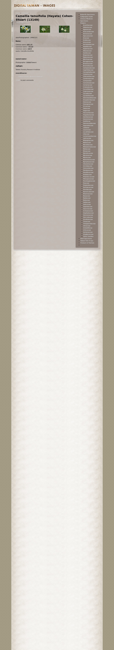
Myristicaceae (88, 153)
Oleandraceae (88, 164)
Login (18, 80)
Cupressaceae (88, 91)
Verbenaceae (88, 232)
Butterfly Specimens (87, 14)
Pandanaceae (88, 170)
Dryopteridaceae (89, 100)
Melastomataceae (89, 147)
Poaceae (86, 183)
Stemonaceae (88, 215)
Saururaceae (87, 209)
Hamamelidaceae (89, 123)
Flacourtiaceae (88, 113)
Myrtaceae (87, 157)
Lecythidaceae (88, 132)
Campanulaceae (89, 68)
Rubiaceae (87, 198)
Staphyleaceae (88, 213)
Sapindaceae (87, 206)
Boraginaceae (88, 61)
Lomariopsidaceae (89, 136)
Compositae (87, 81)
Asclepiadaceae (88, 44)
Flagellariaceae (88, 115)
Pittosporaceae (88, 179)
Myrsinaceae (87, 155)
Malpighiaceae (88, 140)
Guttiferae (86, 121)
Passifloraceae (88, 172)
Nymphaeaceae (88, 162)
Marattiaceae (88, 145)
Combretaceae (88, 78)
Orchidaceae (87, 166)
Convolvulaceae (88, 83)
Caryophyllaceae (89, 72)
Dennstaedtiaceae (89, 98)
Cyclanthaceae (88, 95)
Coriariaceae (87, 85)
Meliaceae (86, 149)
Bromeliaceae (88, 66)
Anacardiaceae (88, 31)
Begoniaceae (87, 55)
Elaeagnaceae (88, 104)
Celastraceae (88, 74)
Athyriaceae (87, 51)
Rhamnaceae (88, 194)
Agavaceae (87, 29)
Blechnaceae (87, 59)
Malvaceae (87, 142)
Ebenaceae (87, 102)
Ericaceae (86, 106)
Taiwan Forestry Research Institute (31, 77)
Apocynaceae (88, 36)
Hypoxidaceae (88, 125)
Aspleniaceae (88, 49)
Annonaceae (87, 34)
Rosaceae (86, 196)
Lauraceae (87, 130)
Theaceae (24, 13)
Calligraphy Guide (86, 17)
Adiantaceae (87, 27)
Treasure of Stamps (87, 243)
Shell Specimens (86, 238)
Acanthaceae (88, 25)
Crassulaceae (88, 87)
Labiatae (86, 127)
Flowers (83, 23)
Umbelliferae (87, 228)
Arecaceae (87, 42)
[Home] (34, 5)
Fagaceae (86, 110)
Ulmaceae (86, 226)
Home (18, 13)
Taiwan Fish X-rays (86, 241)
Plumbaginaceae (89, 181)
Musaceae (86, 151)
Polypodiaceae (88, 185)
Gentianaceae (88, 117)
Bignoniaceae (88, 57)
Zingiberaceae (88, 234)
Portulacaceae (88, 187)
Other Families (88, 236)
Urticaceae (87, 230)
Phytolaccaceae (88, 177)
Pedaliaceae (87, 174)
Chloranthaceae (88, 76)
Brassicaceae (88, 63)
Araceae (86, 38)
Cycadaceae (87, 93)
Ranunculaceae (88, 192)
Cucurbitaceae (88, 89)
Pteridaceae (87, 189)
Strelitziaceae (88, 219)
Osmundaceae (88, 168)
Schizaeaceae (88, 211)
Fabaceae (86, 108)
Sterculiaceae (88, 217)
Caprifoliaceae (88, 70)
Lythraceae (87, 138)
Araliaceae (87, 40)
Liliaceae (86, 134)
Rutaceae (86, 200)
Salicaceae (87, 204)
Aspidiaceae (87, 46)
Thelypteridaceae (89, 224)
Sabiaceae (87, 202)
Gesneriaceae (88, 119)
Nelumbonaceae (89, 159)
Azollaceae (87, 53)
